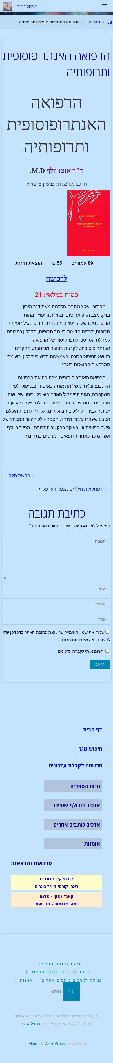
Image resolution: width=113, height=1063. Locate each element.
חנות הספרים (85, 786)
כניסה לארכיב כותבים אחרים (71, 980)
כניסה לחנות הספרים (61, 963)
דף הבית (92, 729)
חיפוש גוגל (90, 748)
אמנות (26, 980)
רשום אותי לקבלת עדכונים (81, 651)
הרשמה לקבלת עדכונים (75, 765)
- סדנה (46, 896)
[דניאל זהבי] (7, 5)
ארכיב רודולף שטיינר (76, 805)
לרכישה (56, 278)
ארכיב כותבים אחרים (77, 824)
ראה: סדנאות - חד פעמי (56, 904)
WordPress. (46, 1043)
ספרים (94, 22)
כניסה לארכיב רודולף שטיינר (61, 972)
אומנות (92, 843)
